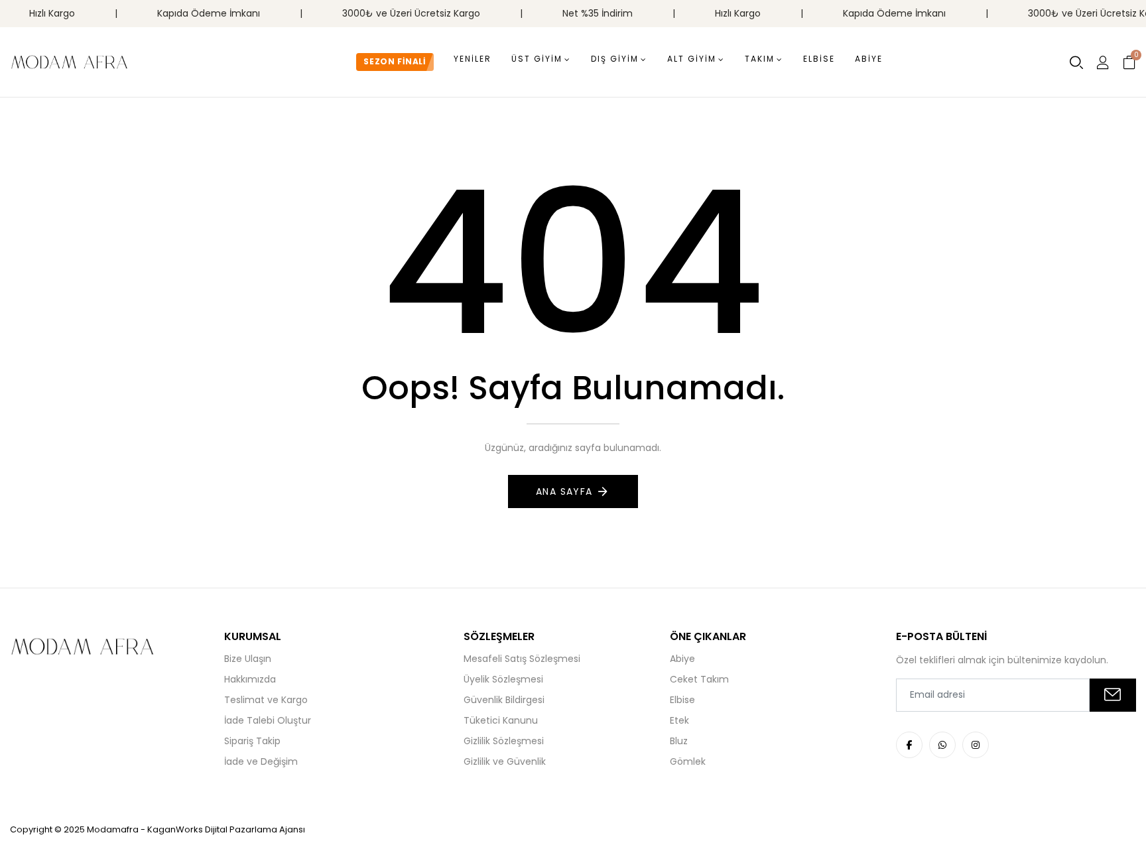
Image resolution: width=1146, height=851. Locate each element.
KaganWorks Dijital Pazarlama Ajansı (226, 829)
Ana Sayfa (564, 491)
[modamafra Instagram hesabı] (975, 745)
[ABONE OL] (1113, 695)
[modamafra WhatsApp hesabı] (942, 745)
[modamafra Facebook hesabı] (909, 745)
